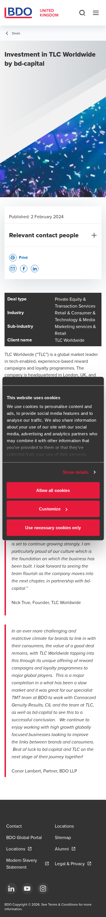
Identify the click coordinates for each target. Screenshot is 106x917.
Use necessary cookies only (53, 527)
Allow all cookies (53, 490)
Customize (49, 508)
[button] (13, 269)
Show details (75, 472)
